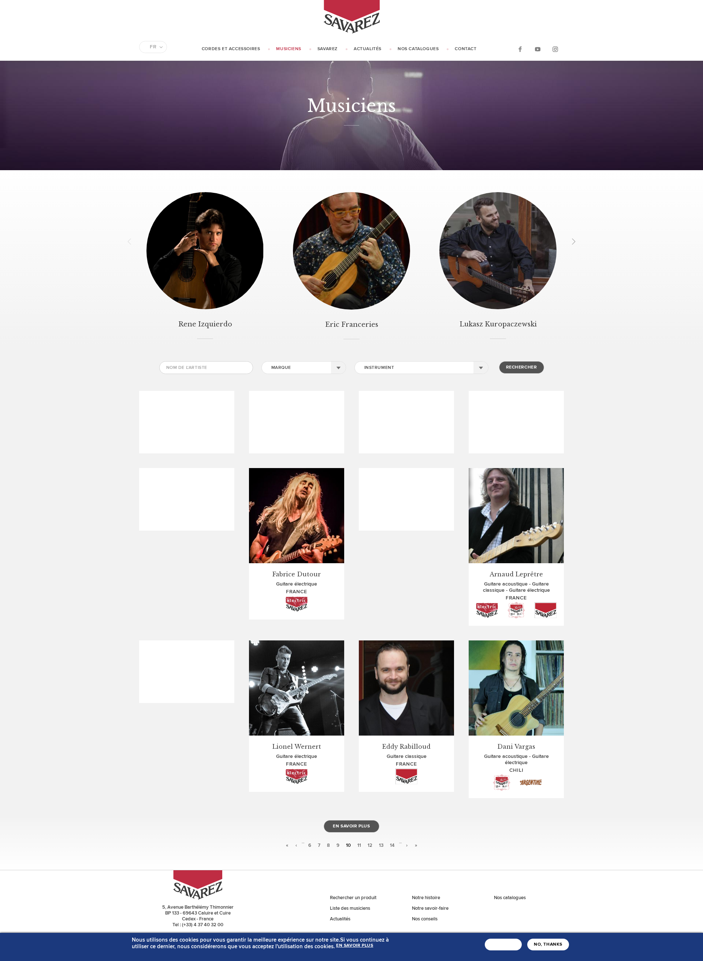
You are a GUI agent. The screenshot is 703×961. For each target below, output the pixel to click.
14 (392, 845)
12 (370, 845)
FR (153, 46)
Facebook (520, 48)
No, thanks (548, 944)
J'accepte (503, 944)
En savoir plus (351, 826)
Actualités (368, 49)
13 (381, 845)
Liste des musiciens (350, 908)
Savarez (327, 49)
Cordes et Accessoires (231, 49)
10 (348, 845)
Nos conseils (425, 919)
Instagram (555, 48)
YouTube (537, 48)
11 (359, 845)
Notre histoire (426, 898)
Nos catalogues (418, 49)
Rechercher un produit (353, 898)
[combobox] (303, 367)
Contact (465, 49)
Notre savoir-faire (430, 908)
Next (571, 241)
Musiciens (288, 49)
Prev (131, 241)
